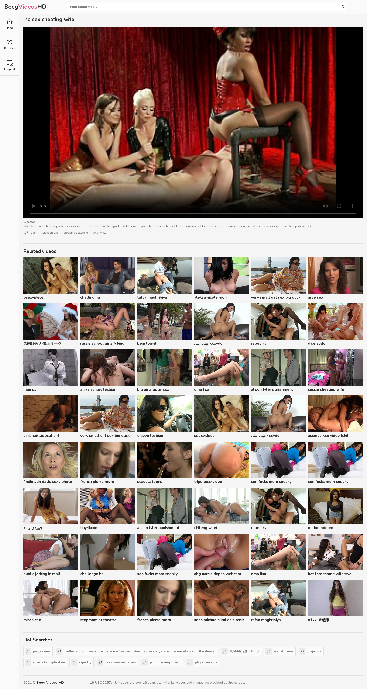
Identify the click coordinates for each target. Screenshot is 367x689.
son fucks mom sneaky (271, 481)
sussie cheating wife (326, 389)
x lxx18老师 (318, 619)
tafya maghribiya (152, 297)
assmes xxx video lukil (328, 435)
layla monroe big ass (121, 662)
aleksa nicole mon (210, 297)
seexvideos (33, 297)
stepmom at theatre (98, 619)
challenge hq (92, 573)
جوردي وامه (32, 527)
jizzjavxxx (314, 651)
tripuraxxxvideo (208, 481)
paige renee (41, 651)
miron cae (32, 619)
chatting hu (90, 297)
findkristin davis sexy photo (47, 481)
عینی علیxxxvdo (208, 343)
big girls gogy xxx (153, 389)
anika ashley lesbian (98, 389)
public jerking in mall (41, 573)
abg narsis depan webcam (217, 573)
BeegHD (25, 7)
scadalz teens (149, 481)
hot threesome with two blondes (329, 574)
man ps (29, 389)
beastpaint (146, 343)
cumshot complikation (49, 662)
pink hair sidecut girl (41, 435)
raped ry (258, 343)
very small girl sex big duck (275, 297)
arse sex (315, 297)
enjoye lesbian (150, 435)
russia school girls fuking (102, 343)
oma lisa (201, 389)
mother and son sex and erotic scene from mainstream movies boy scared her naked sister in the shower (140, 651)
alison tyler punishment (272, 389)
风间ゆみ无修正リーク (42, 343)
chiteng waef (205, 527)
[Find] (342, 6)
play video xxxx (206, 662)
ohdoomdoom (320, 527)
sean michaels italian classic (219, 619)
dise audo (316, 343)
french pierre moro (97, 481)
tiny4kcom (89, 527)
